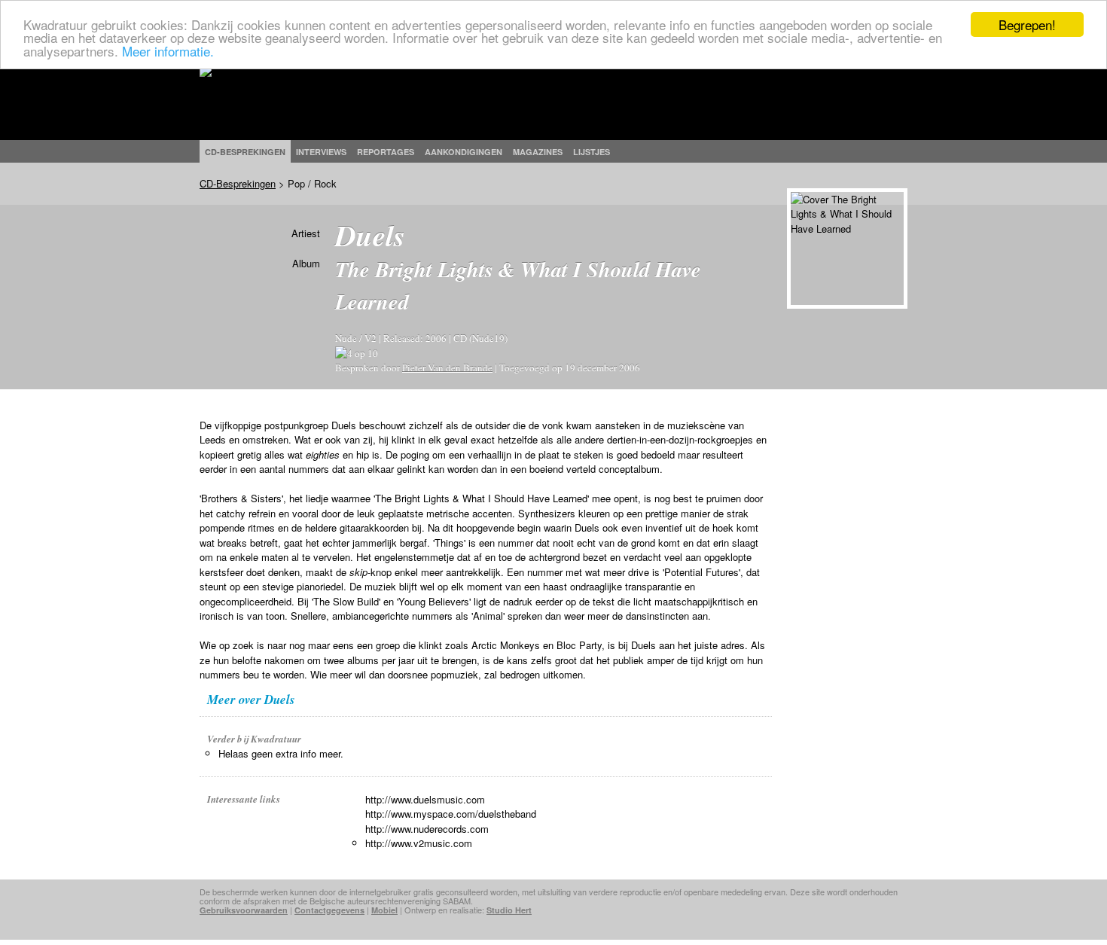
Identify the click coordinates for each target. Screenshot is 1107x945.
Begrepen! (1027, 24)
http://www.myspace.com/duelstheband (450, 813)
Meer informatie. (168, 50)
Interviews (321, 152)
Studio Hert (509, 910)
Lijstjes (591, 152)
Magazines (538, 152)
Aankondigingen (463, 152)
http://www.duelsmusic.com (425, 799)
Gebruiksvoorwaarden (244, 910)
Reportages (385, 152)
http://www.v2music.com (418, 843)
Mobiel (384, 910)
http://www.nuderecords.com (427, 829)
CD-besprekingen (245, 152)
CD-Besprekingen (238, 183)
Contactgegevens (329, 910)
